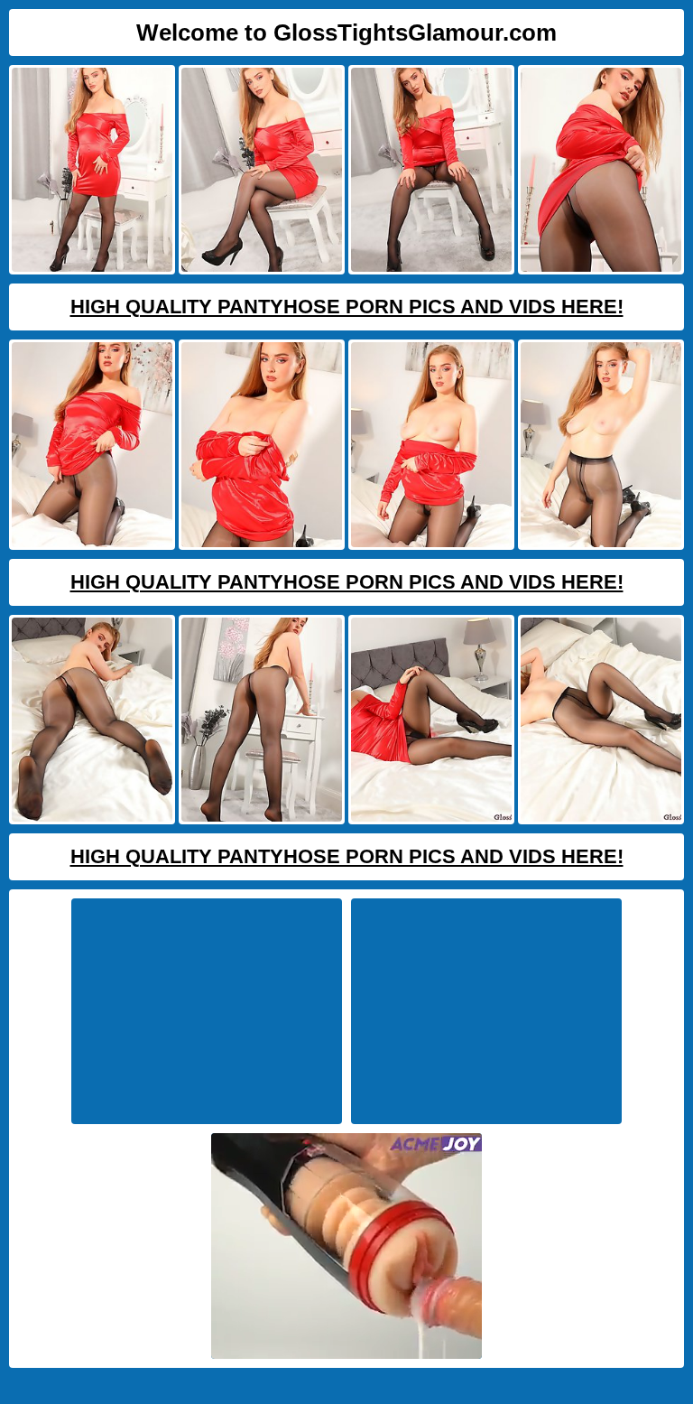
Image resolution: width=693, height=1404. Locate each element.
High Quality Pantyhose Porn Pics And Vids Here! (347, 306)
